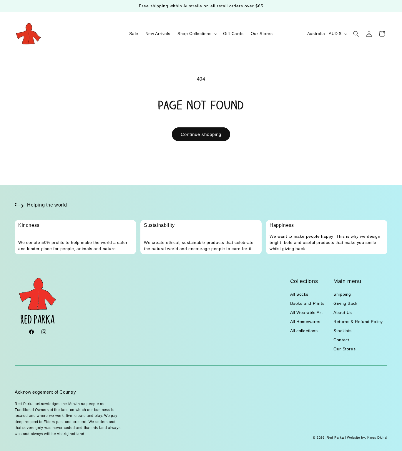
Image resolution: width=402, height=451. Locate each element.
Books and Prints (307, 303)
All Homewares (305, 321)
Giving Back (345, 303)
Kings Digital (376, 437)
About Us (342, 312)
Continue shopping (201, 134)
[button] (197, 33)
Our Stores (344, 349)
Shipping (342, 294)
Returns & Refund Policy (358, 321)
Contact (341, 339)
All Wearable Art (306, 312)
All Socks (299, 294)
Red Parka (335, 437)
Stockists (342, 330)
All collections (304, 330)
